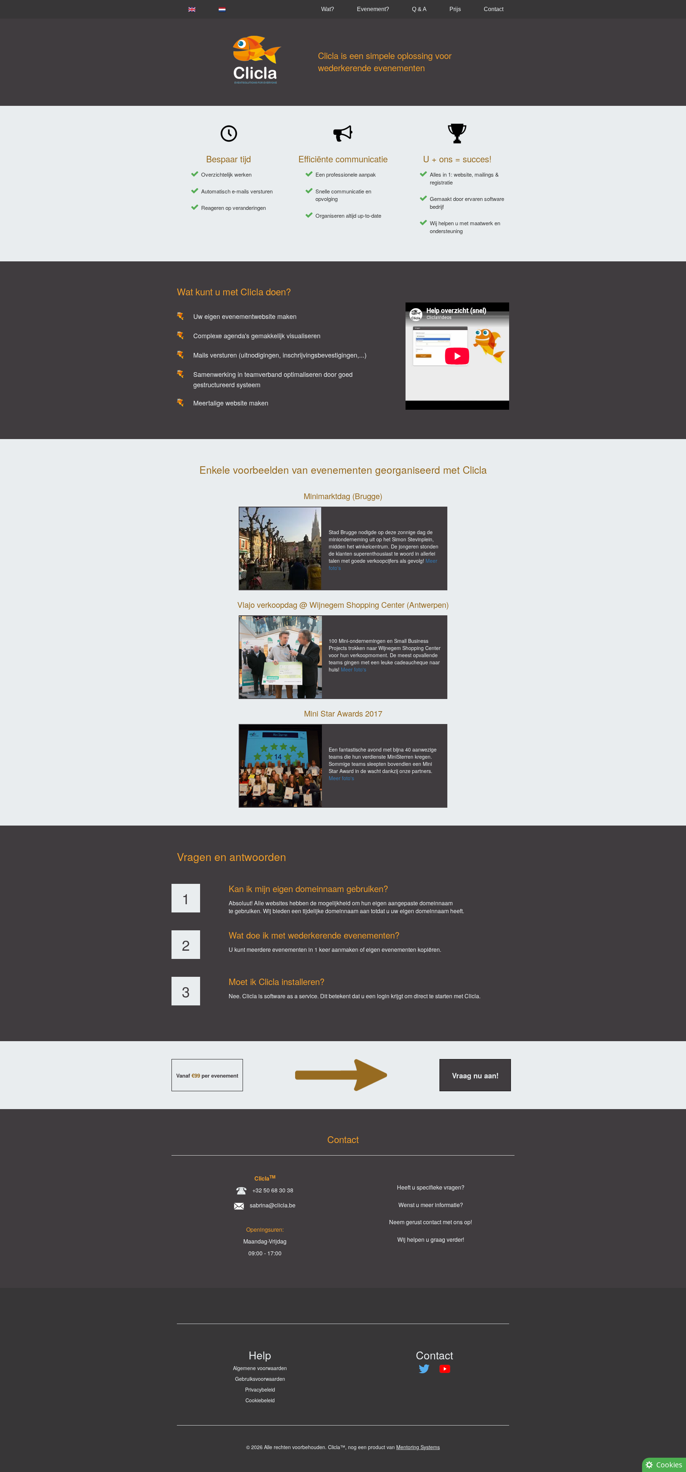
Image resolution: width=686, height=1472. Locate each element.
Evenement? (373, 9)
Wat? (327, 9)
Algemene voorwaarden (260, 1368)
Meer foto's (353, 669)
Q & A (419, 9)
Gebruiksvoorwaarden (260, 1378)
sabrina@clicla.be (272, 1205)
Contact (493, 9)
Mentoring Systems (418, 1447)
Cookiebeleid (260, 1400)
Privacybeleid (260, 1389)
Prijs (455, 9)
